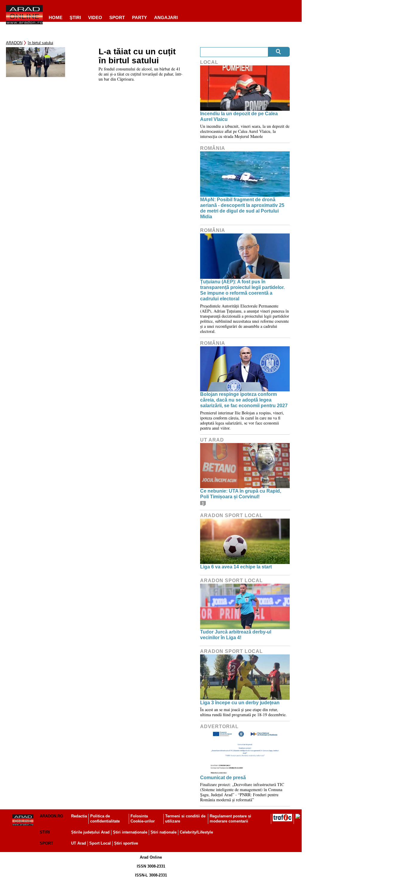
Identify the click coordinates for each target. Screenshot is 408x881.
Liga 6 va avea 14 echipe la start (236, 566)
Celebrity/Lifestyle (196, 832)
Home (55, 17)
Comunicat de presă (223, 777)
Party (139, 17)
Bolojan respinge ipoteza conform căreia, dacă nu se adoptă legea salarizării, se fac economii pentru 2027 (244, 400)
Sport (117, 17)
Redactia (79, 816)
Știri (45, 832)
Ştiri (75, 17)
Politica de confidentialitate (105, 818)
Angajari (166, 17)
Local (209, 62)
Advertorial (219, 726)
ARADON (14, 43)
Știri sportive (126, 843)
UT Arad (212, 439)
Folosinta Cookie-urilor (143, 818)
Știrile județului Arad (90, 832)
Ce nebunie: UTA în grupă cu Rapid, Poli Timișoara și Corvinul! (240, 493)
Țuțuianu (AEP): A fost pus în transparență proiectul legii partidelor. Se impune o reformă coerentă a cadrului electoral (242, 290)
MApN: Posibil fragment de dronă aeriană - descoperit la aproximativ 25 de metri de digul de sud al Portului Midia (242, 208)
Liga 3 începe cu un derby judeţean (240, 702)
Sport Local (100, 843)
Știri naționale (164, 832)
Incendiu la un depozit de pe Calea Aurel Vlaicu (239, 116)
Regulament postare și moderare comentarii (230, 818)
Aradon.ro (51, 816)
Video (95, 17)
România (212, 148)
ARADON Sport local (231, 515)
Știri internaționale (130, 832)
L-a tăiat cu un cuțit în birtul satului (137, 56)
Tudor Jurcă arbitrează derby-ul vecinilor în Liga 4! (235, 634)
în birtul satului (40, 43)
